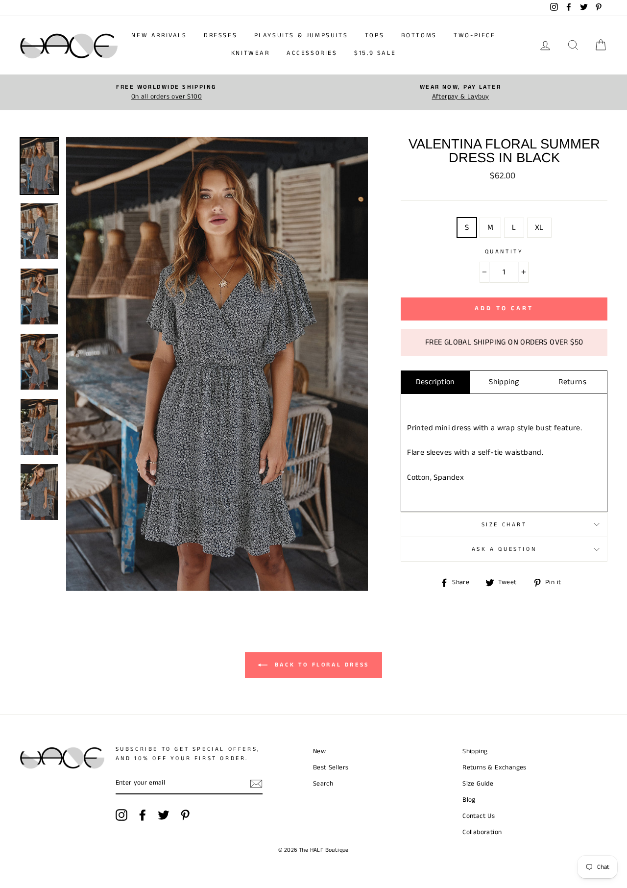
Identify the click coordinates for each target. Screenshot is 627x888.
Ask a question (504, 549)
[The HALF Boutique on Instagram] (121, 815)
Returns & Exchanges (494, 767)
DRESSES (220, 35)
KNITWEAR (250, 53)
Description (435, 382)
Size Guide (477, 784)
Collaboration (482, 832)
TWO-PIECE (474, 35)
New (319, 751)
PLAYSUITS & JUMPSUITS (301, 35)
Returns (572, 382)
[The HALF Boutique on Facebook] (142, 815)
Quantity (504, 251)
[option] (167, 92)
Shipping (504, 382)
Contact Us (478, 816)
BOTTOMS (419, 35)
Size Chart (504, 524)
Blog (469, 800)
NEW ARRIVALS (159, 35)
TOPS (374, 35)
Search (323, 784)
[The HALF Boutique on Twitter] (163, 815)
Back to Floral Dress (320, 665)
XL (539, 227)
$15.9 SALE (375, 53)
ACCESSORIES (312, 53)
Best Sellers (331, 767)
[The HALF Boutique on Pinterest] (185, 815)
